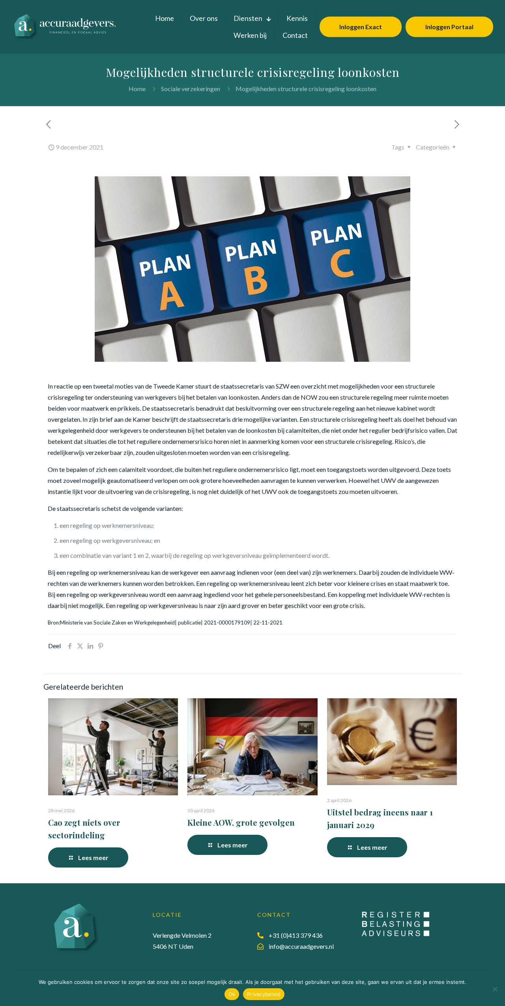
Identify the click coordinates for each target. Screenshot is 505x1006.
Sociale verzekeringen (190, 88)
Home (137, 88)
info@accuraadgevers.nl (301, 946)
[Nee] (495, 989)
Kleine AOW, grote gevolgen (241, 822)
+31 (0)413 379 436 (296, 935)
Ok (232, 994)
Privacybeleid (264, 994)
